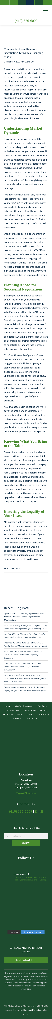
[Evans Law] (21, 10)
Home (8, 706)
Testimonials (29, 710)
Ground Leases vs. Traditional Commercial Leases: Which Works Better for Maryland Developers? (22, 666)
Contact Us (43, 714)
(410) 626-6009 (26, 21)
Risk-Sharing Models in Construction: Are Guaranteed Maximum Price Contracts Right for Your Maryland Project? (25, 678)
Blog (19, 714)
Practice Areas (11, 710)
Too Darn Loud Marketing (30, 1010)
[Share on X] (20, 577)
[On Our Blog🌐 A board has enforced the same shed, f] (14, 894)
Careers (30, 714)
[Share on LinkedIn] (31, 577)
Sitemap (17, 718)
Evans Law (29, 62)
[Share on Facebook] (9, 577)
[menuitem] (44, 10)
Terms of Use (32, 718)
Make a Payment (26, 960)
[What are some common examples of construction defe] (37, 894)
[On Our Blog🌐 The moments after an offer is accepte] (37, 917)
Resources (8, 714)
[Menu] (44, 10)
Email (39, 811)
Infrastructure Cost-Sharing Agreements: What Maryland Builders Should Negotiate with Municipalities (24, 616)
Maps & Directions (26, 793)
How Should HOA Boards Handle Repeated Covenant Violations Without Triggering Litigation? (23, 654)
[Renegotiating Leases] (22, 39)
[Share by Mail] (42, 577)
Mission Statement (24, 706)
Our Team (42, 706)
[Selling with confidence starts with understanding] (14, 917)
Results (44, 710)
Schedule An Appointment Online (26, 949)
